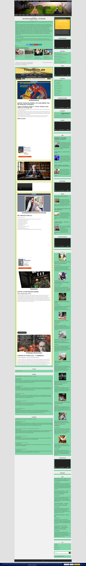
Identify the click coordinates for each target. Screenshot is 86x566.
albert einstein (62, 116)
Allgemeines (65, 113)
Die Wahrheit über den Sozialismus (60, 18)
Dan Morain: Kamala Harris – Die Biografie (34, 18)
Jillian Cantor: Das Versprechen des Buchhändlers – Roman (38, 57)
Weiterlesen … (61, 148)
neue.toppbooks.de (57, 83)
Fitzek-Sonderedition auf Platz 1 (61, 196)
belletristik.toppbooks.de (58, 80)
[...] (55, 34)
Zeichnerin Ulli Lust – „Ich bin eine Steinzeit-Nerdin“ (61, 222)
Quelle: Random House (19, 42)
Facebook (32, 44)
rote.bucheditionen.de (57, 59)
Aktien (60, 113)
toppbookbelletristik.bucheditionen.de (60, 61)
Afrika (63, 117)
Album (66, 115)
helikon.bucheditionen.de (58, 56)
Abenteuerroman (60, 117)
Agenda (58, 113)
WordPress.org (56, 549)
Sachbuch (27, 14)
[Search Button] (43, 560)
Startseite (16, 14)
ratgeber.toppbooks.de (57, 88)
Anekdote (55, 113)
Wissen (24, 1)
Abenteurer (65, 116)
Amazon (55, 115)
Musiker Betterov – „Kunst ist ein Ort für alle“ (62, 152)
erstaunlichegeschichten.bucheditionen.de (61, 54)
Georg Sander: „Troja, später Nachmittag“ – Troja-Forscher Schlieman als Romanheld (60, 138)
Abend (55, 117)
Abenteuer (63, 115)
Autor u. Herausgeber (36, 1)
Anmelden (56, 544)
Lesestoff (19, 1)
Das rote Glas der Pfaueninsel (20, 408)
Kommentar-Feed (57, 547)
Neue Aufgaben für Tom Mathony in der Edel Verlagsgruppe (62, 209)
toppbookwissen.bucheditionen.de (59, 62)
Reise (31, 1)
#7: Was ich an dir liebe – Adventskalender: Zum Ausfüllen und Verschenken (61, 282)
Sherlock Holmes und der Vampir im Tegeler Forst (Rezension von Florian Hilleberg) (62, 383)
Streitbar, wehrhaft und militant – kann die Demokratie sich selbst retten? (27, 428)
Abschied (60, 115)
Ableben (65, 117)
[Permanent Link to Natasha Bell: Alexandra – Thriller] (19, 52)
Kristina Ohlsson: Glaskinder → (48, 62)
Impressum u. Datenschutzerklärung (45, 1)
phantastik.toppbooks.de (58, 85)
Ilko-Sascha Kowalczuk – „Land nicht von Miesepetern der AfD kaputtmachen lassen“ (61, 492)
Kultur (28, 1)
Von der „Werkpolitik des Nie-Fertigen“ (21, 442)
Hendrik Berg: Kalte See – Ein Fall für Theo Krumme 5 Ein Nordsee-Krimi (29, 56)
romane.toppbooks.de (57, 90)
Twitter (28, 44)
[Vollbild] (69, 47)
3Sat (57, 117)
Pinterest (36, 44)
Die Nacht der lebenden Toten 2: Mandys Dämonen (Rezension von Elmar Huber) (62, 446)
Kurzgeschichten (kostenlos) (40, 14)
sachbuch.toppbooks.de (58, 91)
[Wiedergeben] (55, 47)
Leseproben (34, 17)
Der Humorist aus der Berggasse (20, 421)
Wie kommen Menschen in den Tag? (21, 436)
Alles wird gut (58, 116)
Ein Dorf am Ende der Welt (19, 393)
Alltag (57, 115)
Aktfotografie (68, 117)
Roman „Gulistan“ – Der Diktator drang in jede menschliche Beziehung (62, 166)
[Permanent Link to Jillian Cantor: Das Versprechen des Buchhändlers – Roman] (38, 52)
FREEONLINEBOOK (32, 14)
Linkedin (40, 44)
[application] (62, 44)
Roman (23, 14)
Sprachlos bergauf (18, 378)
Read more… (66, 205)
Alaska (68, 116)
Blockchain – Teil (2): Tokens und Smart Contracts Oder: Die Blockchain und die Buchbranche (61, 341)
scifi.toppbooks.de (57, 93)
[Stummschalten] (67, 47)
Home (16, 1)
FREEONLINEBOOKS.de (43, 8)
